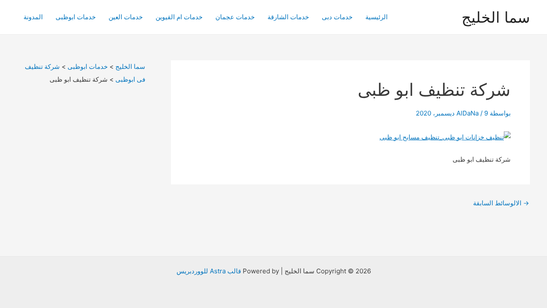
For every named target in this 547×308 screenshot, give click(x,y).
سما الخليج (496, 17)
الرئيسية (376, 17)
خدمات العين (126, 17)
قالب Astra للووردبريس (208, 271)
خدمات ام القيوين (179, 17)
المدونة (33, 17)
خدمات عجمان (235, 17)
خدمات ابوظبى (76, 17)
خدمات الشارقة (288, 17)
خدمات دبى (337, 17)
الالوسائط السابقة (501, 203)
